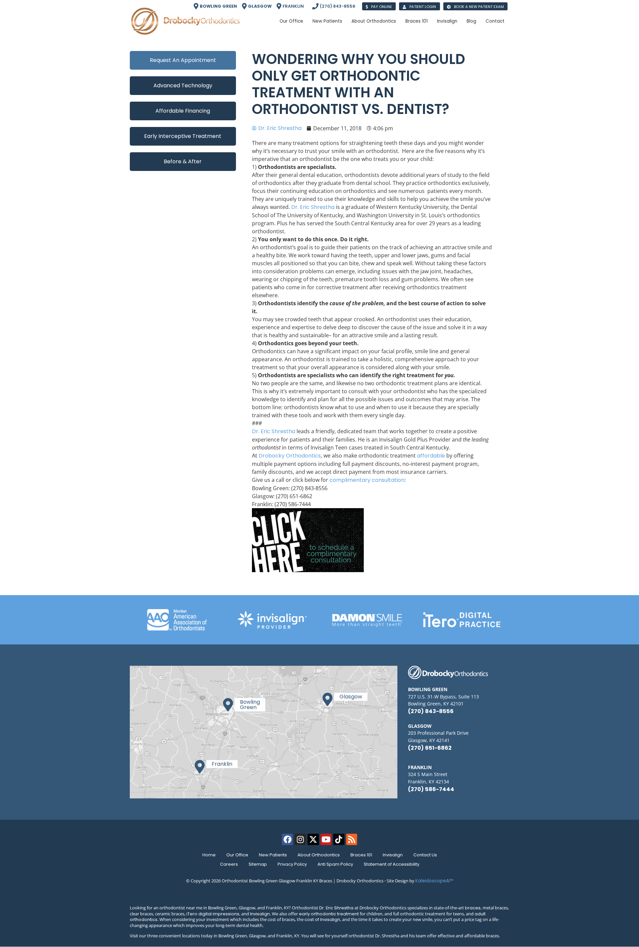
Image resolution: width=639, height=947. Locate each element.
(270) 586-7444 (431, 789)
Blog (471, 21)
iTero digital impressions (212, 914)
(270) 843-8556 (431, 711)
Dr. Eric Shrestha (336, 908)
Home (209, 855)
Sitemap (258, 864)
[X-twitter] (313, 839)
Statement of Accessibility (391, 864)
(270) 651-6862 (430, 748)
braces (473, 908)
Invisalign (393, 855)
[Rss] (351, 839)
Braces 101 (361, 855)
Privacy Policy (292, 864)
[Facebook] (287, 839)
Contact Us (425, 855)
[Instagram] (300, 839)
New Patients (273, 855)
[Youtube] (326, 839)
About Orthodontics (319, 855)
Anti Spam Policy (335, 864)
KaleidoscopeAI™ (434, 881)
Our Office (237, 855)
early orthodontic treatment (329, 914)
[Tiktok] (338, 839)
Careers (229, 864)
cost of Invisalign (322, 919)
